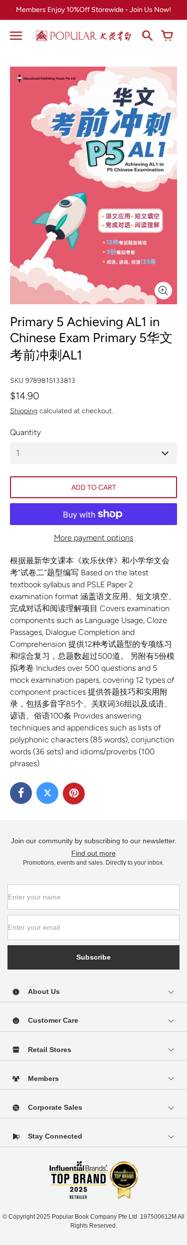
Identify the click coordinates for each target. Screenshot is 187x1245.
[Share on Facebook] (21, 793)
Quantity (25, 432)
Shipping (23, 411)
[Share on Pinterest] (74, 793)
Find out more (93, 853)
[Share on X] (47, 793)
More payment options (93, 537)
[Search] (147, 36)
